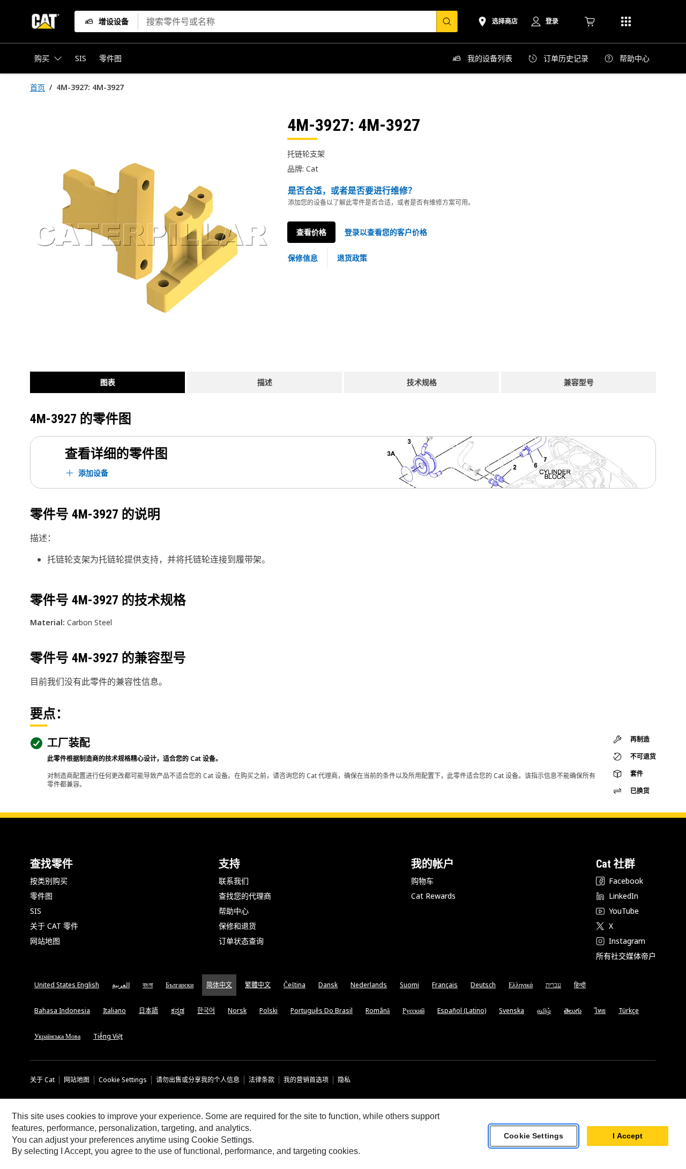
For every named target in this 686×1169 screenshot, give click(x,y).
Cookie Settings (123, 1080)
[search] (447, 21)
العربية (121, 984)
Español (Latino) (461, 1010)
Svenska (511, 1010)
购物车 (422, 881)
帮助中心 (234, 911)
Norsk (237, 1010)
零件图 (41, 896)
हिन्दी (580, 984)
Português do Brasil (321, 1010)
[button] (385, 232)
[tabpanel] (150, 234)
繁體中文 (258, 984)
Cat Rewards (433, 896)
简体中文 (219, 984)
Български (179, 984)
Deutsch (483, 984)
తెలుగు (572, 1010)
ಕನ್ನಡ (177, 1010)
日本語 (148, 1010)
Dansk (328, 984)
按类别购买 (49, 881)
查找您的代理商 (245, 896)
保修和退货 (237, 926)
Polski (268, 1010)
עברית (553, 984)
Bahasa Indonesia (62, 1010)
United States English (66, 984)
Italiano (114, 1010)
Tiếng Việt (108, 1036)
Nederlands (369, 984)
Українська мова (57, 1036)
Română (378, 1010)
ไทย (600, 1010)
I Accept (628, 1136)
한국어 (206, 1010)
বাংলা (148, 984)
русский (413, 1010)
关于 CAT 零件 (54, 926)
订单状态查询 (241, 941)
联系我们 (234, 881)
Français (445, 984)
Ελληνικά (521, 984)
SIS (35, 911)
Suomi (409, 984)
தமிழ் (544, 1010)
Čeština (294, 984)
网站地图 (45, 941)
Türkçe (628, 1010)
